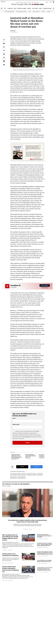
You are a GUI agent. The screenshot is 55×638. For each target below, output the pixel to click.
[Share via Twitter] (4, 43)
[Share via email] (4, 54)
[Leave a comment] (4, 61)
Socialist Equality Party (21, 11)
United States (13, 477)
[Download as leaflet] (4, 57)
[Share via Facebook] (4, 40)
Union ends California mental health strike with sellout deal (30, 456)
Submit (27, 442)
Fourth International (9, 11)
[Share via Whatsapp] (4, 47)
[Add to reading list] (4, 64)
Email (13, 418)
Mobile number (16, 424)
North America (22, 477)
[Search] (53, 9)
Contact (46, 1)
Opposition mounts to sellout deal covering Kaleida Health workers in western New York (16, 456)
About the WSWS (36, 11)
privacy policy (26, 436)
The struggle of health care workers (18, 474)
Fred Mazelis (12, 30)
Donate (48, 11)
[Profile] (53, 2)
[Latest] (5, 9)
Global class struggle (32, 474)
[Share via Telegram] (4, 50)
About (50, 1)
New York (40, 474)
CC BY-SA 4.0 (40, 70)
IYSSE (30, 11)
